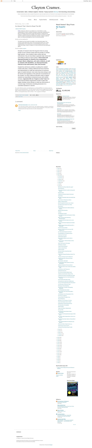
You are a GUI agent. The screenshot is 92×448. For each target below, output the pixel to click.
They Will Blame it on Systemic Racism (65, 233)
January (59, 335)
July (59, 184)
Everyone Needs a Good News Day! (64, 251)
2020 (58, 339)
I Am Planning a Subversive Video (64, 284)
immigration (61, 81)
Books (62, 19)
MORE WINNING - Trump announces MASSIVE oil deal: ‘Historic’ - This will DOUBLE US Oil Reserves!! (65, 421)
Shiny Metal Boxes (61, 298)
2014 (58, 348)
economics (70, 74)
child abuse (63, 72)
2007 (58, 359)
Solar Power (60, 195)
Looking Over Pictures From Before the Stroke (66, 275)
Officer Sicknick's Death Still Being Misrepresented (64, 218)
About (35, 19)
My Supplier (60, 27)
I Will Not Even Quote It (62, 236)
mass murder (20, 96)
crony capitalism (62, 73)
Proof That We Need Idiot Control (64, 279)
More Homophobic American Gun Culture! (65, 203)
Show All (74, 424)
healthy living (69, 78)
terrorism (58, 85)
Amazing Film (60, 252)
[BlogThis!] (34, 95)
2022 (58, 174)
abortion (60, 71)
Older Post (51, 150)
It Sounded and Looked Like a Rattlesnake (66, 281)
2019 (58, 340)
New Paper (59, 113)
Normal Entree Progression (62, 402)
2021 (58, 337)
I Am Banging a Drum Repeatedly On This (65, 294)
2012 (58, 351)
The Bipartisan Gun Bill (62, 213)
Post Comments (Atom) (24, 152)
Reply (19, 110)
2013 (58, 350)
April (59, 330)
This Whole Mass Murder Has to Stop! (65, 204)
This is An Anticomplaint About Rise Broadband (66, 282)
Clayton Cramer (60, 373)
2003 (58, 362)
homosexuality (67, 80)
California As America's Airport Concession (66, 194)
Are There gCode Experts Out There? (65, 231)
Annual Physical (61, 188)
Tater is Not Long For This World (64, 243)
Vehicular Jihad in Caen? (62, 411)
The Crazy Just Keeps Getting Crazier (65, 272)
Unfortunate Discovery (62, 270)
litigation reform (70, 81)
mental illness (69, 82)
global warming (59, 77)
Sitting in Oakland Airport (62, 201)
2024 (58, 171)
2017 (58, 343)
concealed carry (72, 72)
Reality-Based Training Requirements (65, 303)
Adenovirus (59, 108)
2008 (58, 357)
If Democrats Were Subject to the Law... (65, 324)
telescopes (70, 84)
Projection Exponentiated (62, 227)
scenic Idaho (63, 84)
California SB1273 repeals (20, 28)
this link (63, 34)
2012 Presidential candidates (62, 68)
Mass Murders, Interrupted (63, 260)
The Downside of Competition (63, 305)
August (59, 182)
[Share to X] (35, 95)
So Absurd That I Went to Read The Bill (65, 327)
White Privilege (61, 306)
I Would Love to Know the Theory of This (65, 273)
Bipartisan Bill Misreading (62, 210)
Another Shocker (61, 249)
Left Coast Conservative (23, 104)
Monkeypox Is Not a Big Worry (63, 285)
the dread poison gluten (66, 85)
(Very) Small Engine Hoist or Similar (64, 301)
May (59, 329)
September (60, 180)
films (72, 75)
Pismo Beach (60, 206)
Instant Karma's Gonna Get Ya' (63, 325)
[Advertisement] (34, 140)
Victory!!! (59, 211)
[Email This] (32, 95)
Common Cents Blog (61, 419)
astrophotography (69, 71)
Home (29, 19)
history (58, 80)
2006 (58, 361)
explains (24, 48)
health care (59, 78)
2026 (58, 168)
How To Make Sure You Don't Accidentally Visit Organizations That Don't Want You (65, 120)
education (58, 75)
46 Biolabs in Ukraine (62, 244)
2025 (58, 170)
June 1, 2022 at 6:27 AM (32, 104)
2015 (58, 346)
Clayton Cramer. (46, 7)
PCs (75, 69)
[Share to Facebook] (36, 95)
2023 (58, 173)
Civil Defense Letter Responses (64, 269)
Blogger (51, 444)
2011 (58, 353)
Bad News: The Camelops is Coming (65, 300)
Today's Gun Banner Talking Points (64, 308)
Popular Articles (43, 19)
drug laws (63, 74)
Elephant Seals (61, 192)
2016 (58, 345)
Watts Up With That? (61, 405)
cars (57, 72)
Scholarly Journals (53, 19)
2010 (58, 354)
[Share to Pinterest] (38, 95)
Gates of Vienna (61, 410)
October (59, 179)
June (59, 185)
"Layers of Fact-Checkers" (63, 246)
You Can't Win (60, 309)
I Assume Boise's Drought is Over (64, 297)
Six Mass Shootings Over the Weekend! (65, 256)
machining (59, 82)
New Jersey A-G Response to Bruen (64, 199)
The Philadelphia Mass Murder (63, 289)
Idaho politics (66, 69)
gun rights (69, 77)
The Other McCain (61, 414)
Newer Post (17, 150)
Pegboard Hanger (66, 96)
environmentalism (65, 75)
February (60, 333)
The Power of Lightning (62, 295)
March (59, 332)
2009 (58, 356)
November (60, 177)
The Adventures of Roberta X (63, 401)
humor (74, 80)
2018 (58, 342)
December (60, 176)
